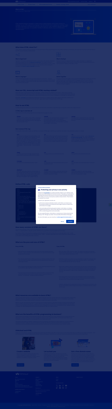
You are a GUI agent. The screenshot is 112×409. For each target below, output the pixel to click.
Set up (62, 221)
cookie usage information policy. (64, 217)
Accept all (70, 221)
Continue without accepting (44, 187)
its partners (47, 192)
